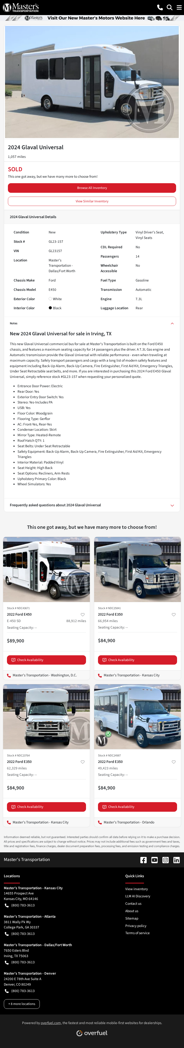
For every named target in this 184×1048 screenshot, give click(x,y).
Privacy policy (135, 925)
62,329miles (17, 768)
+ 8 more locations (21, 1003)
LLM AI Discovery (137, 896)
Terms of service (137, 933)
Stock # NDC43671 (18, 608)
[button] (160, 7)
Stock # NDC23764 (18, 755)
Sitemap (131, 918)
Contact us (133, 903)
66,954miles (108, 620)
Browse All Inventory (92, 187)
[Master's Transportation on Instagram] (163, 859)
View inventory (136, 889)
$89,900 (15, 640)
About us (131, 911)
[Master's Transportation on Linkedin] (174, 859)
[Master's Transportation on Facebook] (141, 859)
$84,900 (106, 640)
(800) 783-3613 (23, 905)
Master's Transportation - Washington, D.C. (40, 675)
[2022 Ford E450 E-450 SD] (46, 569)
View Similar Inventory (92, 201)
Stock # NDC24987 (109, 755)
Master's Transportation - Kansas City (127, 675)
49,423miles (108, 768)
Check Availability (30, 659)
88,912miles (76, 620)
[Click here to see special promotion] (92, 17)
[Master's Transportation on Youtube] (152, 859)
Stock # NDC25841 (109, 608)
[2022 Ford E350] (137, 569)
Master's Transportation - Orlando (124, 822)
